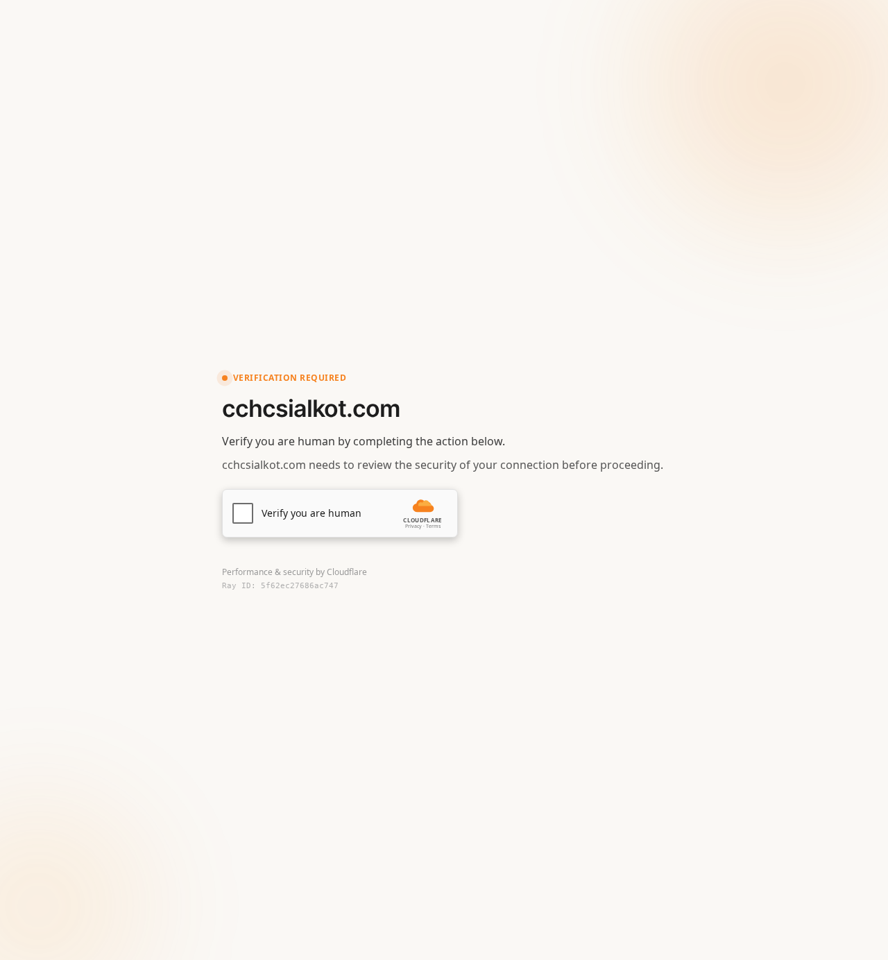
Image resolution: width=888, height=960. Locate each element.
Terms (433, 526)
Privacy (413, 526)
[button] (340, 513)
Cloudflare (347, 572)
